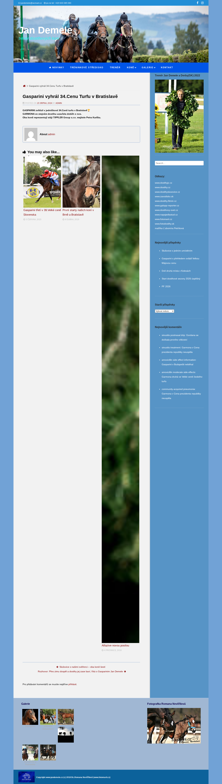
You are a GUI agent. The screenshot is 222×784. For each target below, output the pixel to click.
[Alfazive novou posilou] (120, 399)
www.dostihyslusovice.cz (167, 192)
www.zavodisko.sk (164, 196)
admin (59, 103)
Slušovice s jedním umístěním (177, 250)
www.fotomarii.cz (163, 219)
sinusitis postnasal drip (173, 335)
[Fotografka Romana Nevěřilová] (174, 742)
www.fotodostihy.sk (164, 223)
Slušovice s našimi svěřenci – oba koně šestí (82, 667)
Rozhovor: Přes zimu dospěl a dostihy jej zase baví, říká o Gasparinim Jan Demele (80, 671)
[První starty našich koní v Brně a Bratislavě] (81, 182)
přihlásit (72, 684)
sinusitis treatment (171, 347)
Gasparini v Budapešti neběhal (177, 364)
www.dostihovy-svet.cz (166, 210)
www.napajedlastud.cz (166, 214)
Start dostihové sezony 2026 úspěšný (181, 278)
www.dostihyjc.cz (163, 182)
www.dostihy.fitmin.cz (165, 201)
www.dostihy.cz (162, 187)
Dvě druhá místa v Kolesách (176, 271)
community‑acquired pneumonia (178, 389)
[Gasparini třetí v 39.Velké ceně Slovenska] (42, 182)
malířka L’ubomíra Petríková (169, 228)
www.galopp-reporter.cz (167, 205)
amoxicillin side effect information (179, 360)
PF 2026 (166, 286)
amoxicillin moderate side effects (178, 372)
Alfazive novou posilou (115, 645)
